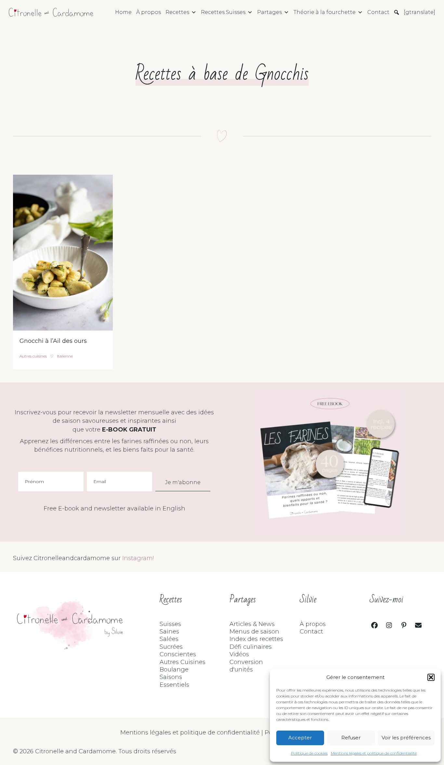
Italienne (65, 356)
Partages (269, 12)
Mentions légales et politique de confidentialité (374, 753)
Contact (378, 12)
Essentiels (174, 684)
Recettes (177, 12)
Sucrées (171, 646)
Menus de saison (254, 631)
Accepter (300, 737)
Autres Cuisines (182, 662)
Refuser (350, 737)
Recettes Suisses (223, 12)
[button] (431, 677)
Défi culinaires (250, 646)
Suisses (170, 624)
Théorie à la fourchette (325, 12)
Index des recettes (256, 639)
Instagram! (138, 558)
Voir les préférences (406, 737)
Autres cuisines (33, 356)
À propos (148, 12)
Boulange (174, 669)
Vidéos (239, 654)
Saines (169, 631)
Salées (169, 639)
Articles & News (252, 624)
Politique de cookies (309, 753)
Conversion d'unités (246, 665)
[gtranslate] (419, 12)
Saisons (171, 677)
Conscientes (178, 654)
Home (123, 12)
